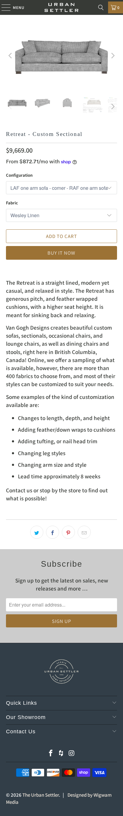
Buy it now (61, 253)
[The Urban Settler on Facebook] (50, 753)
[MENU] (3, 7)
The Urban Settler (40, 795)
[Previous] (10, 55)
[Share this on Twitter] (36, 532)
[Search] (101, 7)
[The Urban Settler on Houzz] (61, 753)
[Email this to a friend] (84, 532)
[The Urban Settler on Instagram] (71, 753)
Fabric (12, 203)
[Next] (112, 55)
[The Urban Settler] (61, 7)
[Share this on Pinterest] (68, 532)
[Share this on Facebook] (52, 532)
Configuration (19, 175)
